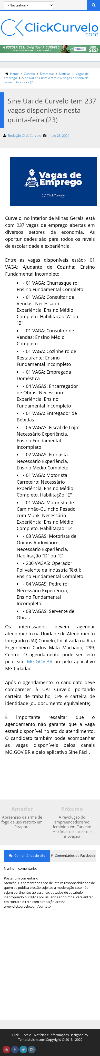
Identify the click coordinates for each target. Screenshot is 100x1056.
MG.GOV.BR (39, 661)
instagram (32, 1049)
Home (14, 73)
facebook (15, 1049)
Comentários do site (29, 855)
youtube (6, 1049)
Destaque (47, 73)
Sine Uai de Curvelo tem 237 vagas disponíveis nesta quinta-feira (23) (46, 80)
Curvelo (29, 73)
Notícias (65, 73)
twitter (23, 1049)
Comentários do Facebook (74, 855)
